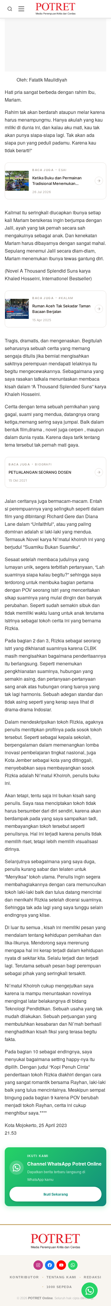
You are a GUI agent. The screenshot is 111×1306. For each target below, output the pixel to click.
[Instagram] (38, 1265)
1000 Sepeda (59, 1287)
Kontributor (24, 1277)
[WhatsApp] (73, 1265)
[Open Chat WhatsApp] (89, 1290)
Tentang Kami (61, 1277)
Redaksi (92, 1277)
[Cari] (10, 9)
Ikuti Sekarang (56, 1194)
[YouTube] (61, 1265)
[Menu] (21, 9)
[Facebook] (49, 1265)
